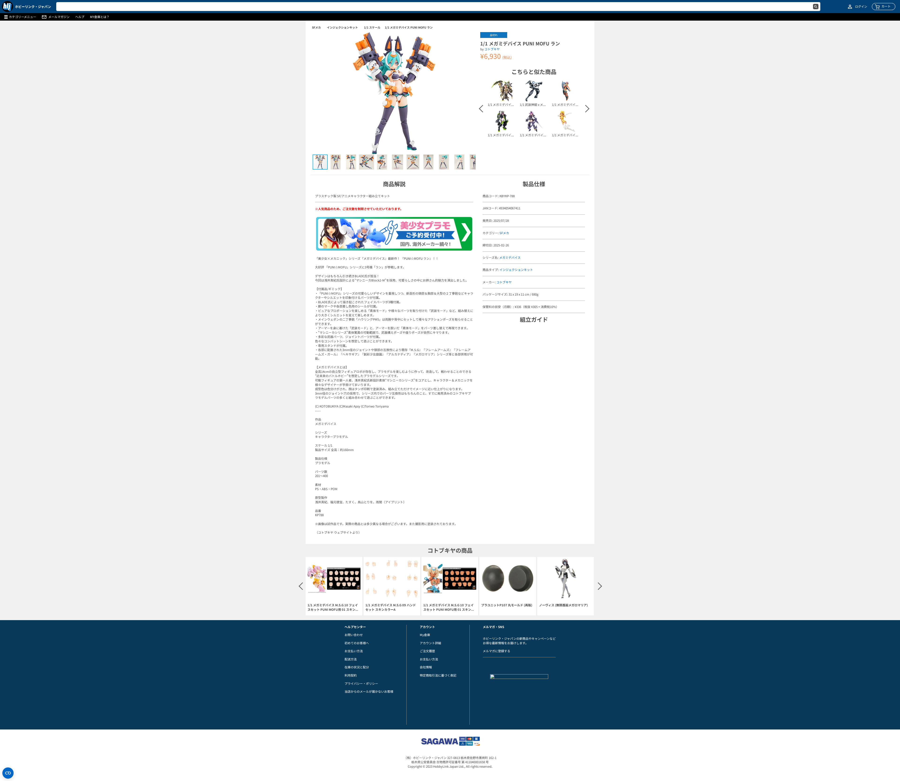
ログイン (861, 6)
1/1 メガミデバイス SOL (568, 104)
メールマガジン (59, 17)
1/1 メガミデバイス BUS (504, 135)
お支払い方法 (354, 651)
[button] (467, 40)
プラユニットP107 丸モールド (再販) (506, 605)
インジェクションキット (342, 27)
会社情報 (426, 667)
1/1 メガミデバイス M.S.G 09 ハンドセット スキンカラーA (390, 607)
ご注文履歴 (427, 651)
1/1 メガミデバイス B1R (568, 135)
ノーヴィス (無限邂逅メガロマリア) (563, 605)
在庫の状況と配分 (357, 667)
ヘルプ (79, 17)
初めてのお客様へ (357, 643)
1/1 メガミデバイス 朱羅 (536, 135)
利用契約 (351, 675)
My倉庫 (425, 635)
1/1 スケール (372, 27)
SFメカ (316, 27)
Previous (482, 108)
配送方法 (351, 659)
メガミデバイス (510, 257)
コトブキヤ (492, 49)
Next (585, 108)
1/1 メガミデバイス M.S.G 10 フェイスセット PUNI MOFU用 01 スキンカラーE (448, 607)
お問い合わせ (354, 635)
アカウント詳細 (430, 643)
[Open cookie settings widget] (8, 773)
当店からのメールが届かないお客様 (369, 691)
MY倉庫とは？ (99, 17)
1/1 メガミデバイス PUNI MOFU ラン (409, 27)
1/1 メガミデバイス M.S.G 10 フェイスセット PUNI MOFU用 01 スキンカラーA (333, 607)
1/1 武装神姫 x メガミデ (536, 104)
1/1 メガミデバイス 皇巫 (504, 104)
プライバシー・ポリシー (361, 683)
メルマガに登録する (496, 651)
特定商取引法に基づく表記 (438, 675)
